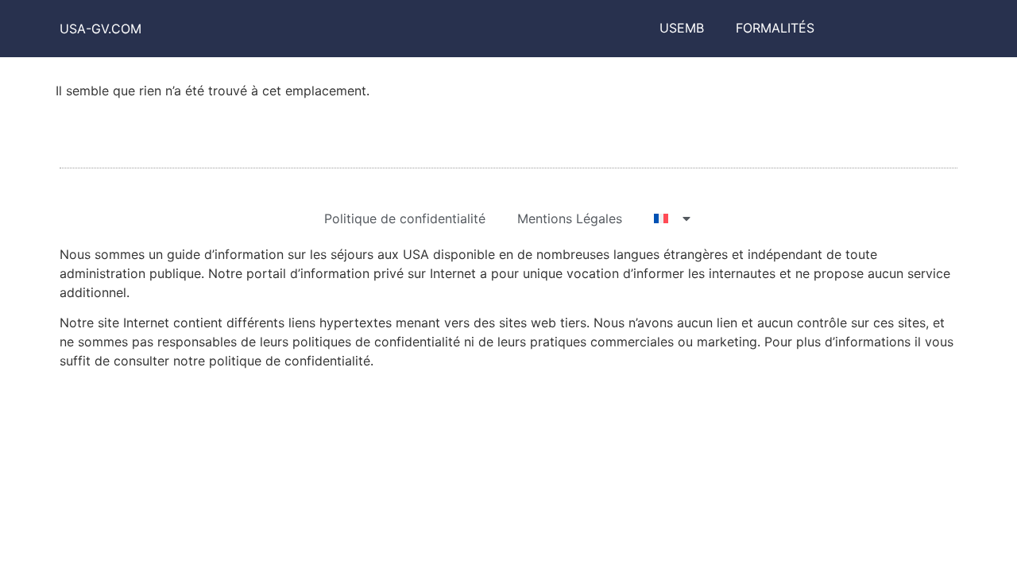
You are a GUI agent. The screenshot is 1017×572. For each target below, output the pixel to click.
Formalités (775, 28)
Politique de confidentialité (404, 218)
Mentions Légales (569, 218)
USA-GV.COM (100, 29)
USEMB (681, 28)
